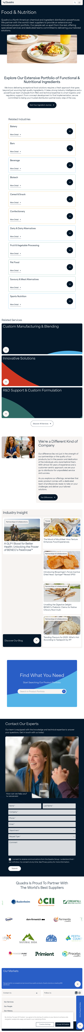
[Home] (8, 3)
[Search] (75, 2)
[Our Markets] (78, 984)
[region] (37, 1020)
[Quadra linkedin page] (76, 993)
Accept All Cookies (62, 1024)
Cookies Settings (45, 1024)
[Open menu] (79, 2)
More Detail (14, 134)
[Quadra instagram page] (79, 993)
